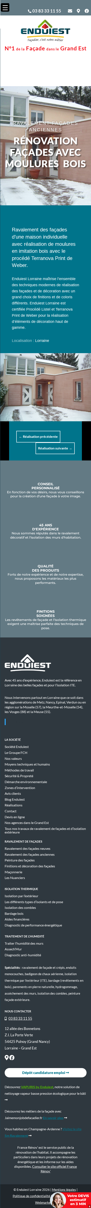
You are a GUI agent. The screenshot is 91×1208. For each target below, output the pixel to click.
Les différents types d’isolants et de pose (34, 902)
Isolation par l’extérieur (21, 896)
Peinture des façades (20, 860)
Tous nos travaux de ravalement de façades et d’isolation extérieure (45, 830)
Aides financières (17, 919)
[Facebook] (12, 1058)
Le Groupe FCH (16, 753)
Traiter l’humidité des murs (24, 943)
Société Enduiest (17, 747)
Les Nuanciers (15, 878)
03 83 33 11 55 (46, 10)
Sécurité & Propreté (19, 776)
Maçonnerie (13, 872)
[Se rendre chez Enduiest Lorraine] (7, 1058)
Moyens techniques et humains (27, 764)
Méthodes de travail (19, 770)
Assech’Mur (13, 949)
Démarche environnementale (26, 782)
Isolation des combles (20, 907)
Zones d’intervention (20, 788)
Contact (11, 811)
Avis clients (13, 793)
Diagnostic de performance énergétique (33, 925)
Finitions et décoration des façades (30, 866)
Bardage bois (14, 913)
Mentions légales (64, 1189)
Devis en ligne (15, 817)
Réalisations (13, 805)
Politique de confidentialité (31, 1196)
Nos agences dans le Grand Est (27, 823)
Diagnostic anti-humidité (23, 955)
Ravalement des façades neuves (27, 848)
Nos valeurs (13, 758)
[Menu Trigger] (5, 7)
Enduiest (17, 722)
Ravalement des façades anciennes (30, 854)
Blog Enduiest (15, 799)
